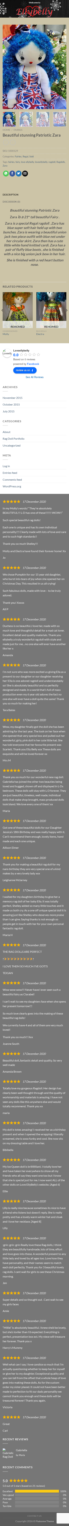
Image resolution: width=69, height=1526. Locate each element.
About (6, 432)
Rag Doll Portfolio (13, 438)
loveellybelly (41, 162)
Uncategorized (12, 445)
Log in (6, 466)
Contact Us (34, 1516)
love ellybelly (27, 162)
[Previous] (8, 66)
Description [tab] (10, 194)
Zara (5, 165)
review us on (23, 370)
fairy (18, 162)
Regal (25, 156)
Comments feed (12, 479)
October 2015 (11, 404)
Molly (6, 334)
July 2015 (9, 411)
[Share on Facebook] (12, 174)
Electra (40, 334)
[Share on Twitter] (19, 174)
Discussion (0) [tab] (11, 201)
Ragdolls (60, 162)
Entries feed (10, 472)
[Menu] (5, 11)
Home (6, 129)
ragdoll (51, 162)
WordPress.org (12, 486)
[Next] (61, 66)
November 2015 (12, 397)
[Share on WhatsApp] (6, 174)
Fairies (18, 129)
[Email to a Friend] (25, 174)
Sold (31, 156)
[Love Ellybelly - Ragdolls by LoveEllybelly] (34, 11)
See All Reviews (35, 377)
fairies (11, 162)
